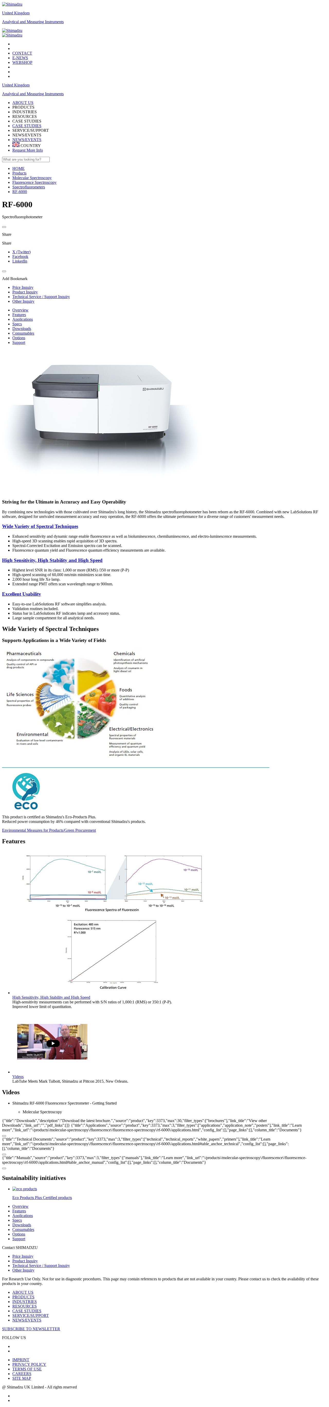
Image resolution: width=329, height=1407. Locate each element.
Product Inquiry (25, 1261)
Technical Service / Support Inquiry (41, 1265)
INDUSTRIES (24, 1301)
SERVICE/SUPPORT (30, 1315)
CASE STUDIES (26, 126)
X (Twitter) (21, 252)
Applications (22, 319)
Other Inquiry (23, 1270)
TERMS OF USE (27, 1369)
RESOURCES (24, 1306)
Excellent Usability (21, 594)
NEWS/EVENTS (26, 139)
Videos (18, 1076)
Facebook (20, 256)
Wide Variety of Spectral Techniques (40, 526)
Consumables (23, 333)
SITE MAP (21, 1378)
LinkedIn (19, 261)
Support (18, 342)
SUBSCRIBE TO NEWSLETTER (31, 1329)
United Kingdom (16, 13)
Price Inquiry (22, 1256)
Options (18, 338)
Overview (20, 310)
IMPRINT (20, 1360)
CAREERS (21, 1373)
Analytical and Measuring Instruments (33, 22)
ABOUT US (22, 1292)
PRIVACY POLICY (29, 1364)
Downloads (21, 328)
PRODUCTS (23, 1297)
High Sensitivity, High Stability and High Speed (52, 560)
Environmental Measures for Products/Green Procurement (49, 830)
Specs (17, 324)
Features (19, 314)
